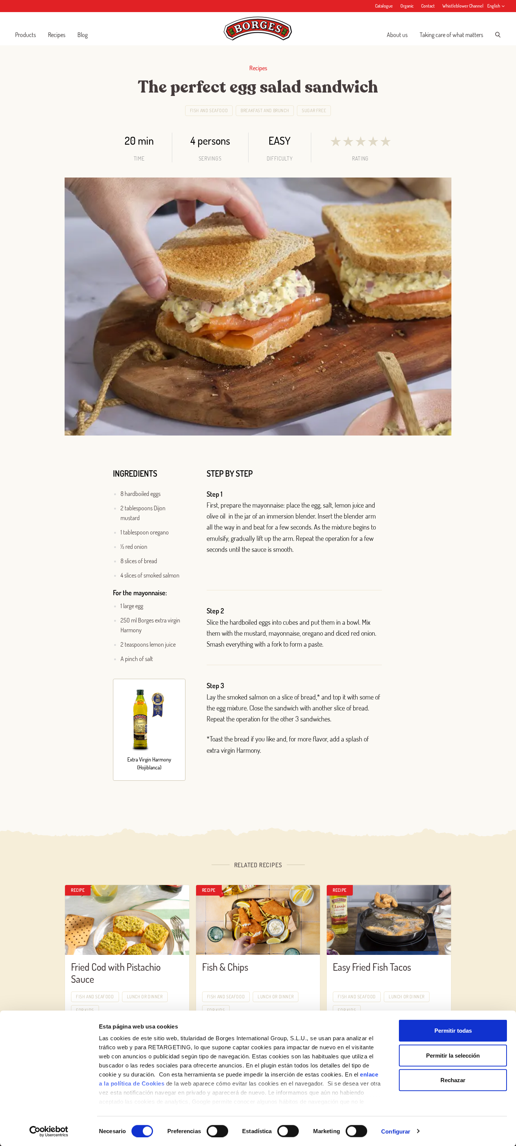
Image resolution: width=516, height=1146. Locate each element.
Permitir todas (453, 1030)
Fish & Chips (225, 967)
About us (397, 35)
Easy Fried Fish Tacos (372, 967)
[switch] (217, 1131)
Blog (82, 35)
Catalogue (384, 6)
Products (25, 35)
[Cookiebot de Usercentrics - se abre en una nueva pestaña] (49, 1131)
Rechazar (452, 1080)
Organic (407, 6)
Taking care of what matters (451, 35)
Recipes (56, 35)
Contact (428, 6)
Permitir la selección (453, 1055)
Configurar (395, 1131)
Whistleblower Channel (463, 6)
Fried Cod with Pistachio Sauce (116, 973)
